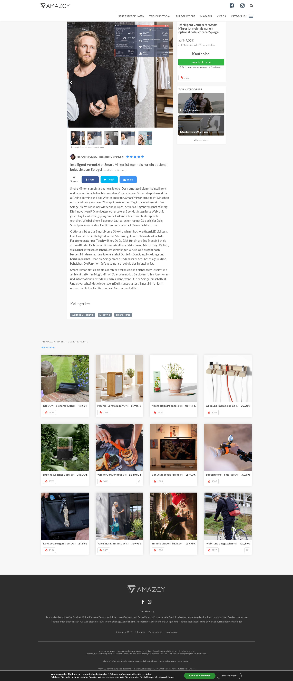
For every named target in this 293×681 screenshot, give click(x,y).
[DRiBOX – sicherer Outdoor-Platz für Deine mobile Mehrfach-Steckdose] (65, 378)
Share (90, 179)
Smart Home (123, 314)
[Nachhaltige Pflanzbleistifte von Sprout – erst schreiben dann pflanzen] (173, 378)
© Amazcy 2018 (123, 632)
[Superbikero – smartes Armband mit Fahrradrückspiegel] (228, 447)
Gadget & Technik (82, 314)
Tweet (110, 179)
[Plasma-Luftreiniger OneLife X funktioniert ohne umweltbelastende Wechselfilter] (119, 378)
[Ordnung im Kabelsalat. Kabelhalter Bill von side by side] (228, 378)
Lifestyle (104, 314)
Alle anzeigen (201, 139)
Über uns (140, 632)
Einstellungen (229, 675)
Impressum (172, 632)
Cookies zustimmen (199, 675)
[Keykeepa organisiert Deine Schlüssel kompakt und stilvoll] (65, 516)
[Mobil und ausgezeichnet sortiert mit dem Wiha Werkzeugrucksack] (228, 516)
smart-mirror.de (201, 62)
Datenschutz (155, 632)
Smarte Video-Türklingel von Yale (172, 543)
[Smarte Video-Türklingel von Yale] (173, 516)
